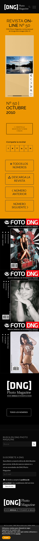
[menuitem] (28, 7)
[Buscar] (28, 7)
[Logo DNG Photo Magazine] (16, 7)
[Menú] (33, 7)
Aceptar (6, 537)
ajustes (18, 534)
